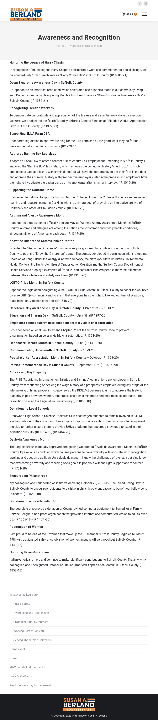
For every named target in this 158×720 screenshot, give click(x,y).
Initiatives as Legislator (24, 594)
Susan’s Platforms (21, 676)
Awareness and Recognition (31, 613)
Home (13, 658)
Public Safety (21, 603)
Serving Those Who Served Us (32, 640)
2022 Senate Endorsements (27, 667)
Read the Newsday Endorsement (30, 685)
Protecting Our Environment (30, 622)
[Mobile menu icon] (144, 14)
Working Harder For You (28, 631)
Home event (17, 649)
